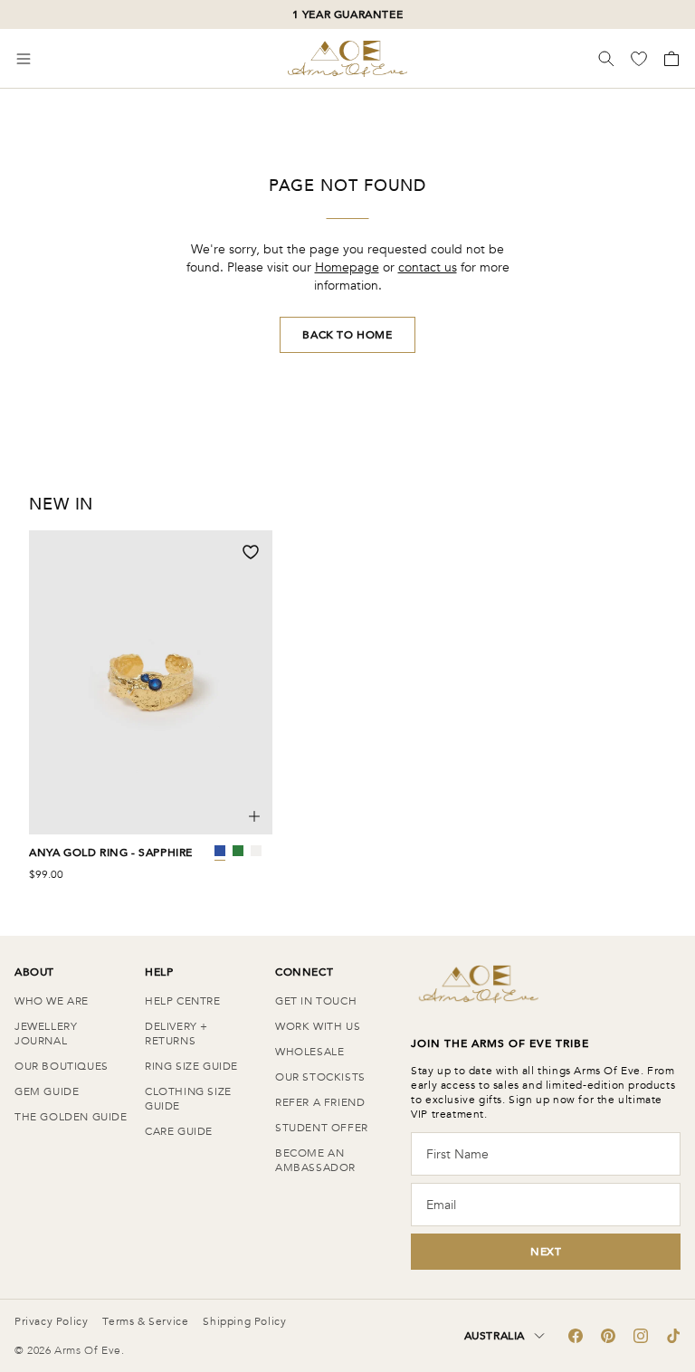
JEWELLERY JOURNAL (45, 1033)
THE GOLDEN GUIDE (71, 1117)
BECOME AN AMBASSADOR (315, 1160)
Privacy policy (51, 1321)
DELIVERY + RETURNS (176, 1033)
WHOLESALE (309, 1051)
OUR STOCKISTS (320, 1077)
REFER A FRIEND (320, 1102)
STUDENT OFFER (321, 1127)
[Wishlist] (641, 59)
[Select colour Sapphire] (219, 850)
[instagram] (640, 1336)
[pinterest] (608, 1336)
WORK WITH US (317, 1026)
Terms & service (145, 1321)
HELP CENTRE (183, 1001)
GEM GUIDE (46, 1091)
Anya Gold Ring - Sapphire (111, 852)
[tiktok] (673, 1336)
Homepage (347, 267)
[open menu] (23, 59)
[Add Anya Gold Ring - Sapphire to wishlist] (251, 552)
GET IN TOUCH (316, 1001)
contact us (427, 267)
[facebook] (575, 1336)
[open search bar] (606, 59)
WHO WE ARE (51, 1001)
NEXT (545, 1251)
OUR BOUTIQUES (61, 1066)
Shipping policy (244, 1321)
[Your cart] (670, 59)
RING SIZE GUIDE (191, 1066)
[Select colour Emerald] (238, 850)
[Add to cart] (254, 816)
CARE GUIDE (179, 1131)
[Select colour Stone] (256, 850)
